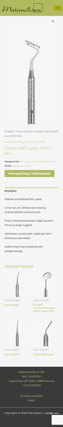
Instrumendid (24, 131)
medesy (16, 165)
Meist (31, 400)
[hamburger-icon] (57, 8)
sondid (39, 131)
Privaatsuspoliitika (31, 395)
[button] (53, 21)
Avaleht (9, 131)
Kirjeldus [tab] (11, 190)
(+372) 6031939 (31, 385)
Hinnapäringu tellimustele (29, 173)
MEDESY (29, 141)
